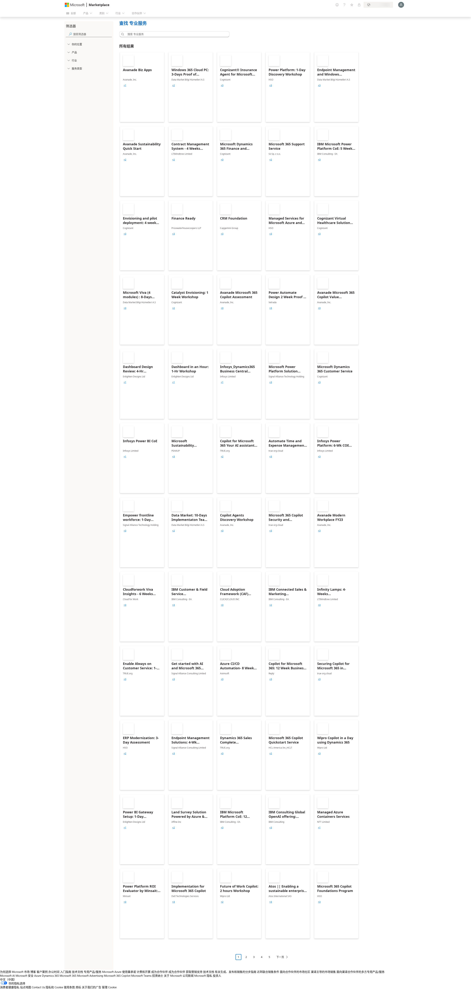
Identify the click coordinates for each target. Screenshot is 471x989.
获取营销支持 (194, 972)
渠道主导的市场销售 (323, 972)
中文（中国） (8, 979)
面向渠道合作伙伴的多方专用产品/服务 (361, 972)
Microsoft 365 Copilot (117, 975)
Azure (37, 975)
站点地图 (25, 987)
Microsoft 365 (68, 975)
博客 (33, 972)
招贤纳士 (157, 975)
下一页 (280, 957)
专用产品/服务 (92, 972)
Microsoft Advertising (90, 975)
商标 (78, 987)
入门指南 (65, 972)
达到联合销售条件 (268, 972)
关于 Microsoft (173, 975)
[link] (142, 87)
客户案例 (42, 972)
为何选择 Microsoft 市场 (15, 972)
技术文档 (77, 972)
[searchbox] (92, 34)
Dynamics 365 (50, 975)
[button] (122, 34)
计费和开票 (143, 972)
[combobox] (175, 34)
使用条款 (69, 987)
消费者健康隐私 (9, 987)
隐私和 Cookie (54, 987)
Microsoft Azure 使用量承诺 (119, 972)
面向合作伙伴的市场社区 (295, 972)
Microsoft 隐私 (203, 975)
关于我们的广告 (91, 987)
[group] (125, 85)
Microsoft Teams (141, 975)
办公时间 (53, 972)
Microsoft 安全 (24, 975)
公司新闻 (188, 975)
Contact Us (38, 987)
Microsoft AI (7, 975)
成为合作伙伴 (159, 972)
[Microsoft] (75, 5)
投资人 (217, 975)
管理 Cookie (109, 987)
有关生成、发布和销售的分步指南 (235, 972)
